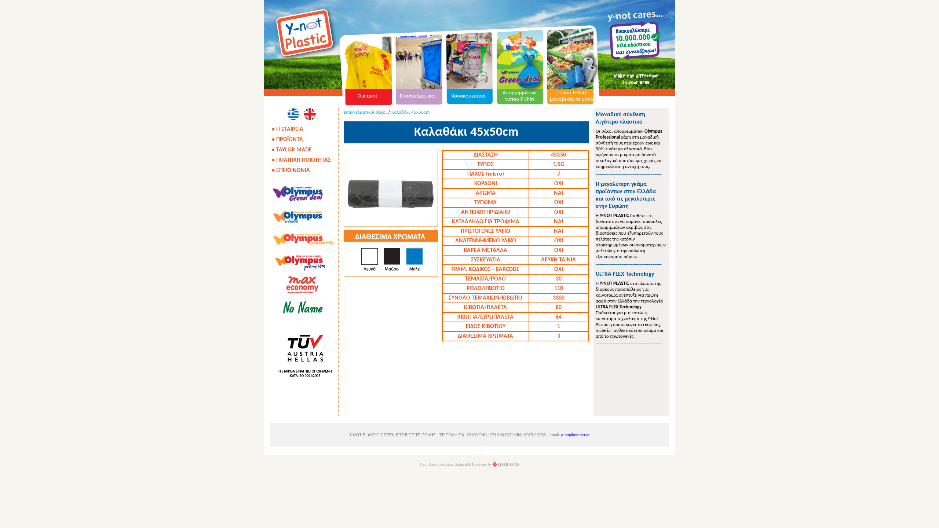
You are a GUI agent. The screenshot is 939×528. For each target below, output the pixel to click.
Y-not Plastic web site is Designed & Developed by (469, 464)
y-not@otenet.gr (575, 435)
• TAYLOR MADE (292, 150)
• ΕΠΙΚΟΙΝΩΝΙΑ (291, 170)
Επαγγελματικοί (418, 96)
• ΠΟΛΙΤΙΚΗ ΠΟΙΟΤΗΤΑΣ (301, 160)
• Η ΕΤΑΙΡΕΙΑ (287, 129)
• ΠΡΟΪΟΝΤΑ (287, 140)
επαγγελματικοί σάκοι (365, 112)
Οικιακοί (367, 96)
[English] (310, 114)
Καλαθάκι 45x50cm (410, 112)
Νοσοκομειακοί (468, 96)
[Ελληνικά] (293, 114)
